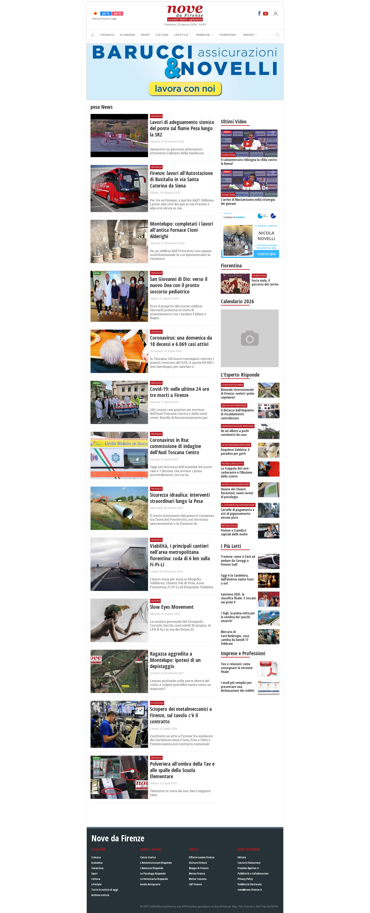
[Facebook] (259, 13)
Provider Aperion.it (248, 868)
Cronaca (107, 34)
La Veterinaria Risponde (154, 879)
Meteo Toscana (198, 879)
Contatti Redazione (249, 862)
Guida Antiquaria (150, 884)
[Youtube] (265, 13)
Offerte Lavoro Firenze (201, 857)
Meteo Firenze (197, 873)
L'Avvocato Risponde (151, 868)
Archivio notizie (100, 895)
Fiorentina (227, 34)
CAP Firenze (195, 884)
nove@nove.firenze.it (250, 889)
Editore (242, 857)
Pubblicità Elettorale (250, 884)
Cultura (162, 34)
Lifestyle (181, 34)
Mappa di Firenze (199, 868)
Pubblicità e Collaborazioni (253, 873)
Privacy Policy (245, 879)
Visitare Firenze (198, 862)
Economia (127, 34)
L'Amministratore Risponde (156, 862)
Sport (145, 34)
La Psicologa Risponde (153, 873)
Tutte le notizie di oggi (104, 889)
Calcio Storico (148, 857)
